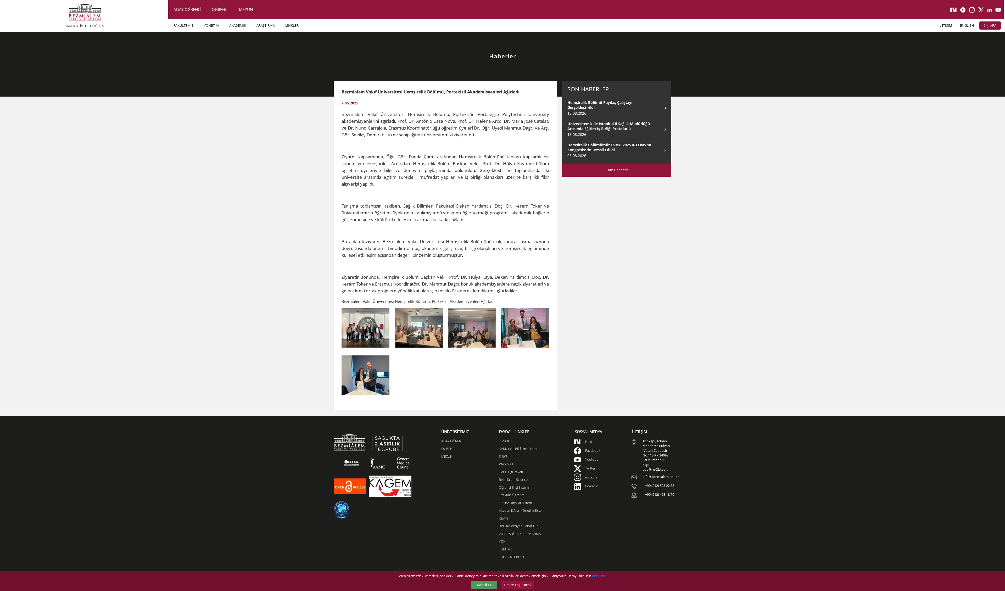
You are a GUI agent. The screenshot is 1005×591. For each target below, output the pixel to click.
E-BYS (503, 456)
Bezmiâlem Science (513, 479)
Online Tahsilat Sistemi (516, 502)
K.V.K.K (504, 441)
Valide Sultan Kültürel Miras (520, 533)
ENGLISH (967, 25)
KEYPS (504, 518)
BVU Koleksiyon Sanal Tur (518, 525)
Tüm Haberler (617, 170)
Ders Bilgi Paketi (511, 472)
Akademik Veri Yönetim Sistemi (522, 510)
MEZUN (246, 9)
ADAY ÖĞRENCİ (187, 9)
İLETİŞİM (945, 25)
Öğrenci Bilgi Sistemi (514, 487)
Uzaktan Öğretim (511, 495)
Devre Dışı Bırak (518, 584)
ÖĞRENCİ (220, 9)
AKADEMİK (237, 25)
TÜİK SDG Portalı (511, 556)
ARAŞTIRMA (265, 25)
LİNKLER (292, 25)
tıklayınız (599, 575)
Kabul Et (484, 584)
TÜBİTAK (505, 549)
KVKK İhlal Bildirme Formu (519, 448)
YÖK (502, 541)
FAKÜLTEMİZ (183, 25)
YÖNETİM (211, 25)
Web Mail (506, 464)
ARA (992, 25)
